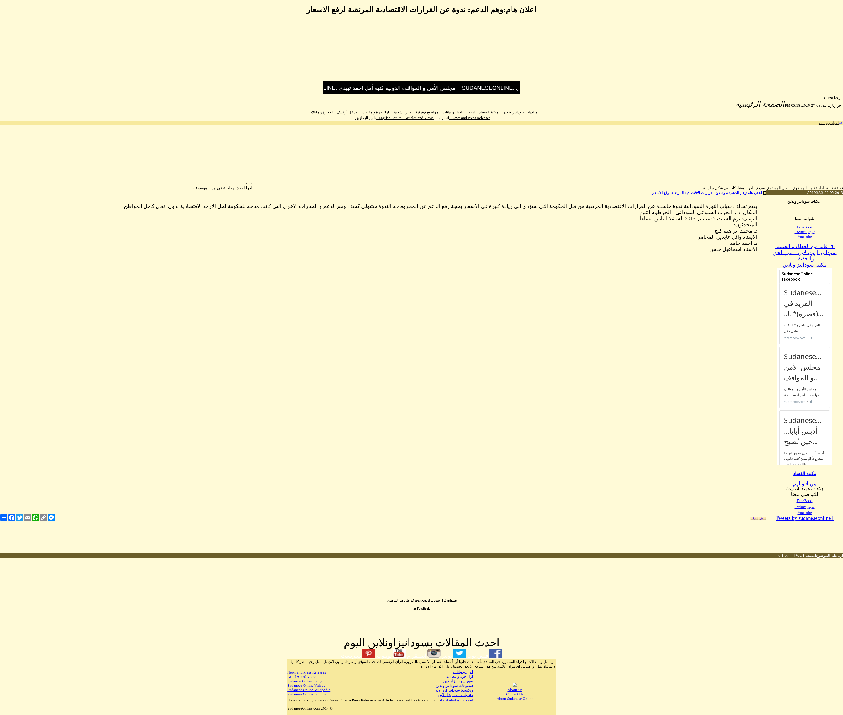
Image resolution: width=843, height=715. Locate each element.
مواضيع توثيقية (425, 112)
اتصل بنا (441, 118)
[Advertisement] (421, 50)
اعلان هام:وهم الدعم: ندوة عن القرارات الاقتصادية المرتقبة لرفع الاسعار (707, 193)
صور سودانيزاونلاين (458, 681)
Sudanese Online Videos (306, 685)
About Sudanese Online (515, 699)
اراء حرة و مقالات (374, 112)
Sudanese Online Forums (306, 694)
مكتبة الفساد (487, 112)
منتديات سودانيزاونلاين (518, 112)
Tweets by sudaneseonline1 (805, 518)
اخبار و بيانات (451, 112)
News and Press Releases (469, 118)
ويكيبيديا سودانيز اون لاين (453, 690)
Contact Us (514, 694)
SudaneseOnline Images (306, 681)
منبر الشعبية (401, 112)
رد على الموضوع (829, 556)
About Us (515, 690)
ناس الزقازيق (364, 118)
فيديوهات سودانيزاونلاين (454, 686)
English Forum (389, 118)
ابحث (469, 112)
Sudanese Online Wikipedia (308, 690)
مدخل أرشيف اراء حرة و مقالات (332, 112)
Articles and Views (418, 118)
